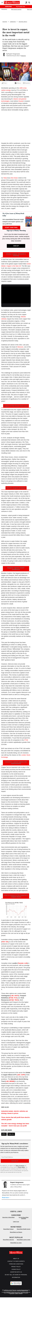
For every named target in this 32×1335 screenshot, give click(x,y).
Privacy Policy (16, 1266)
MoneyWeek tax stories (16, 1242)
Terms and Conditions (16, 1264)
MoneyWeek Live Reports (16, 1232)
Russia (21, 101)
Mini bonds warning (16, 9)
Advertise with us (16, 1272)
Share (5, 83)
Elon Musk (14, 178)
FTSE (26, 740)
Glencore (20, 347)
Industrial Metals (23, 21)
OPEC (4, 1134)
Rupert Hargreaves (14, 54)
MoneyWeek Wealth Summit (23, 1229)
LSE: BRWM (10, 1081)
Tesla (5, 178)
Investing (4, 21)
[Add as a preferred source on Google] (16, 1283)
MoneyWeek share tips (8, 1239)
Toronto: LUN (22, 963)
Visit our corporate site (22, 1290)
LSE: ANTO (15, 995)
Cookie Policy (16, 1269)
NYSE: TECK (14, 1000)
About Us (16, 1258)
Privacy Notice (21, 1167)
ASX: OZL (5, 942)
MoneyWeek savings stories (23, 1239)
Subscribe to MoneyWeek (8, 1217)
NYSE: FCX (13, 998)
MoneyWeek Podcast (8, 1229)
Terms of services (20, 1165)
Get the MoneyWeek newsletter (23, 1218)
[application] (16, 294)
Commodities (13, 21)
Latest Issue (16, 1221)
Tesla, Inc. (11, 1134)
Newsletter (27, 83)
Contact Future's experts (16, 1261)
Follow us (19, 83)
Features (23, 55)
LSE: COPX (21, 1075)
